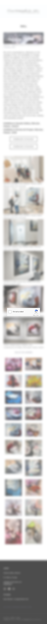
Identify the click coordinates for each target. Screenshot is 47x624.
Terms (37, 315)
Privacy (34, 315)
